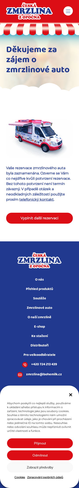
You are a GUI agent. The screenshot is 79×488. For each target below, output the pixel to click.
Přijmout (40, 443)
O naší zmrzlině (39, 317)
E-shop (39, 326)
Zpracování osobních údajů (45, 477)
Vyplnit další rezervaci (39, 218)
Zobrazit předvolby (40, 467)
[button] (70, 395)
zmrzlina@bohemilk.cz (44, 374)
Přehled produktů (39, 289)
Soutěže (39, 298)
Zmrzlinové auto (39, 308)
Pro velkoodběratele (39, 355)
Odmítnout (40, 455)
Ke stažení (39, 336)
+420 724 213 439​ (44, 364)
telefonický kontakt (36, 199)
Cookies (19, 477)
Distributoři (39, 345)
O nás (39, 279)
